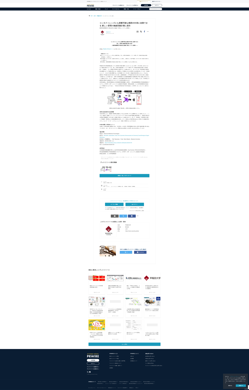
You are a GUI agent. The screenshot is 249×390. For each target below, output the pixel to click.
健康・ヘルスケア (106, 186)
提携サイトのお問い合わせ (150, 360)
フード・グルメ (136, 9)
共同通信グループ (133, 360)
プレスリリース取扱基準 (122, 387)
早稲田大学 (99, 15)
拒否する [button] (230, 385)
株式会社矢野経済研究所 (148, 383)
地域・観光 (97, 9)
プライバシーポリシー (235, 376)
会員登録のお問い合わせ (150, 356)
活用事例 (111, 367)
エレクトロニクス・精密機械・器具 (117, 186)
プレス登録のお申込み (149, 363)
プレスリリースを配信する (118, 5)
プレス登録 (115, 204)
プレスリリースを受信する (132, 5)
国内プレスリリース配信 (114, 356)
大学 (95, 15)
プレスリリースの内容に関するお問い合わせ (153, 365)
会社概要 (132, 358)
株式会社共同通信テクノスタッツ (135, 383)
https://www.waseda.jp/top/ (132, 231)
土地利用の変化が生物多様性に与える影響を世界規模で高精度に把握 (133, 311)
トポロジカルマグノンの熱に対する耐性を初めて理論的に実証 (151, 334)
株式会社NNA (99, 383)
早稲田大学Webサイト (108, 49)
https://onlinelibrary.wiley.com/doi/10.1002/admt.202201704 (118, 142)
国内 (144, 1)
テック (106, 9)
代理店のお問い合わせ (149, 358)
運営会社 (131, 387)
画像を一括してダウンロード (124, 175)
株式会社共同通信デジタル (135, 381)
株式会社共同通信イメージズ (148, 381)
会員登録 (146, 5)
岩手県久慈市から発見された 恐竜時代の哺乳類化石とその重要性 (152, 287)
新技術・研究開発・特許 (107, 182)
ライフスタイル (115, 9)
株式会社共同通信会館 (123, 381)
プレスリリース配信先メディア (115, 363)
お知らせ (132, 356)
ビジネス (89, 9)
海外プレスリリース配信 (114, 358)
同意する (241, 385)
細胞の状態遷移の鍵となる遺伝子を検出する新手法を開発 (114, 287)
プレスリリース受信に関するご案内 (137, 210)
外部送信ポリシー (111, 387)
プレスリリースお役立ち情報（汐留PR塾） (117, 360)
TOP (92, 15)
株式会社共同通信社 (113, 381)
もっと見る (124, 344)
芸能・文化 (126, 9)
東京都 (104, 190)
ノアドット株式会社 (122, 383)
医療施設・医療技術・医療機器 (129, 186)
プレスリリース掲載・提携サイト (115, 365)
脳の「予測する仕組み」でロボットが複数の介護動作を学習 (133, 287)
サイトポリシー (91, 387)
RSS (136, 387)
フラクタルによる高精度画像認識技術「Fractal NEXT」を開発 (114, 311)
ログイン (157, 5)
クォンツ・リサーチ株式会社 (110, 383)
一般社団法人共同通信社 (101, 381)
